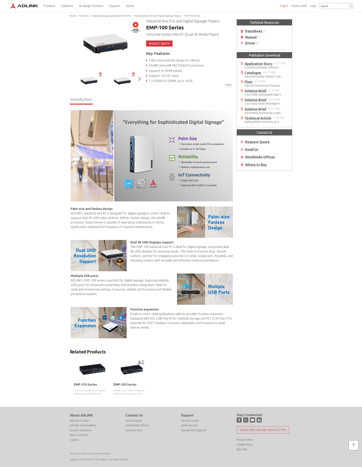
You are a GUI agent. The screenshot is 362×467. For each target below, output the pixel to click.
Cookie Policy (245, 444)
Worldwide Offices (260, 157)
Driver (250, 43)
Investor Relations (81, 430)
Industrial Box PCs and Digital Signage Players (157, 16)
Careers (74, 439)
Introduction (81, 99)
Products (84, 16)
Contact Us (134, 415)
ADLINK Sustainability (83, 425)
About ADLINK (81, 415)
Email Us (251, 149)
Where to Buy (256, 165)
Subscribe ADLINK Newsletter (263, 430)
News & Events (79, 434)
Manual (251, 37)
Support (187, 415)
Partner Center (190, 420)
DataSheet (253, 31)
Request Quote (257, 142)
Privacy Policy (245, 439)
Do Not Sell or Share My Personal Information (90, 453)
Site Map (242, 449)
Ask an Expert (133, 420)
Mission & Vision (79, 420)
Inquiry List (299, 5)
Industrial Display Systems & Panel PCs (111, 16)
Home (73, 16)
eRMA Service (189, 425)
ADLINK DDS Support (193, 430)
